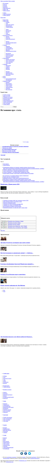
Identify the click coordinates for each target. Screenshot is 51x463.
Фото (4, 76)
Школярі (8, 49)
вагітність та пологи (11, 457)
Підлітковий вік (9, 48)
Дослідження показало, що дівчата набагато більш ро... (17, 336)
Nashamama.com (22, 460)
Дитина (5, 45)
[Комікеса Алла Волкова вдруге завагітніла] (4, 271)
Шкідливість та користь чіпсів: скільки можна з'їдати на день (17, 179)
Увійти (4, 12)
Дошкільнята (9, 47)
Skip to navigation (4, 1)
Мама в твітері (6, 10)
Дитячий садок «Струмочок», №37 (16, 227)
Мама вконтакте (6, 8)
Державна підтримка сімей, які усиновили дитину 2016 (15, 200)
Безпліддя (8, 43)
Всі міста (3, 230)
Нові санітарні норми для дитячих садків (12, 201)
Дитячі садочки (6, 94)
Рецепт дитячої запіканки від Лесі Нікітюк (13, 285)
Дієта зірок (8, 63)
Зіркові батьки (9, 84)
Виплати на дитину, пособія (8, 150)
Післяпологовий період (11, 42)
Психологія (8, 30)
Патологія (8, 75)
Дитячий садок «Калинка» (14, 221)
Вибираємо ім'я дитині (11, 51)
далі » (27, 141)
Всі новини (5, 3)
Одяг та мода (9, 86)
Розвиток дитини (10, 54)
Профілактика (9, 72)
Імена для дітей (6, 96)
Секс (7, 33)
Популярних (6, 163)
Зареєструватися (7, 14)
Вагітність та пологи (8, 35)
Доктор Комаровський (11, 78)
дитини (23, 457)
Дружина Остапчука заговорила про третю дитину (15, 242)
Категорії (3, 155)
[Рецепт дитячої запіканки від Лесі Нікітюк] (4, 282)
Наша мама (3, 17)
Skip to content (11, 1)
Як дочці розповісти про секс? (9, 149)
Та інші (4, 435)
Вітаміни (8, 69)
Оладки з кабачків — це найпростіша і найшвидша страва (16, 172)
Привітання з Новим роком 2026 (10, 184)
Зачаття (7, 36)
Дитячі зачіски (6, 104)
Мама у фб (5, 9)
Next (4, 291)
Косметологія (9, 25)
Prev (4, 290)
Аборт (7, 29)
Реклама (5, 5)
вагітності (34, 457)
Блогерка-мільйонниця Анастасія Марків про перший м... (17, 264)
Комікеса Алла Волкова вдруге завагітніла (13, 274)
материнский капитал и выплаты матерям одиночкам (15, 146)
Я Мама (7, 22)
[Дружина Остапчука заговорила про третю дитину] (4, 240)
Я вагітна (8, 37)
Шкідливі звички (10, 74)
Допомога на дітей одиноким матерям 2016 (13, 204)
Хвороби (5, 64)
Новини (7, 82)
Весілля (7, 31)
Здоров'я (8, 34)
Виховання (8, 53)
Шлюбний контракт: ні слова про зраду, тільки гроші (15, 207)
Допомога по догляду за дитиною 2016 (12, 205)
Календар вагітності (10, 39)
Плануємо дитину (10, 24)
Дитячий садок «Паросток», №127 (16, 226)
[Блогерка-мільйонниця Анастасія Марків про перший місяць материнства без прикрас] (4, 261)
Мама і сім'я (6, 21)
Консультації (9, 83)
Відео (4, 77)
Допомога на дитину (8, 97)
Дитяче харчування (10, 59)
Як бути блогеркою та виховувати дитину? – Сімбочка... (17, 253)
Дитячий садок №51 (12, 222)
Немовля (8, 46)
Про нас (5, 4)
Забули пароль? (6, 15)
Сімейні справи (6, 373)
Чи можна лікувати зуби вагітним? (10, 152)
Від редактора (9, 89)
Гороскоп (8, 88)
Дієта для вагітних (10, 60)
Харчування (6, 58)
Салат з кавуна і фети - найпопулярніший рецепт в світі (15, 171)
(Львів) (21, 221)
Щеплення (8, 65)
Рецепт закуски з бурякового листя (11, 176)
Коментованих (6, 165)
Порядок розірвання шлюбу (9, 202)
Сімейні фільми (9, 27)
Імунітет (8, 71)
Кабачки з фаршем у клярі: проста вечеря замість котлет (15, 169)
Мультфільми (9, 80)
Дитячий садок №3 (12, 224)
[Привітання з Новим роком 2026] (4, 189)
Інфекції (8, 68)
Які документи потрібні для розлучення (12, 206)
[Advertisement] (10, 314)
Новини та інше (6, 81)
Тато (7, 23)
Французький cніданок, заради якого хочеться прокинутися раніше (18, 173)
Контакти (5, 7)
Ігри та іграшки (9, 55)
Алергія (7, 66)
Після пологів (6, 458)
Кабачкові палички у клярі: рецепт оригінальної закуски (16, 178)
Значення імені (9, 87)
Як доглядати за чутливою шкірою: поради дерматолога (16, 175)
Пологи (7, 41)
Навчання (8, 57)
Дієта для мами (9, 61)
